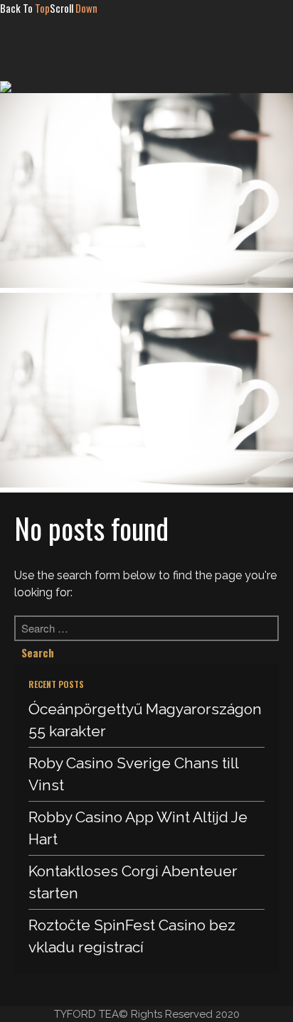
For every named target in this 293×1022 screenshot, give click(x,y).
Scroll (73, 8)
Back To (25, 8)
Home (141, 55)
